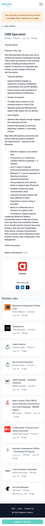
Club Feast (16, 490)
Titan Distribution (18, 330)
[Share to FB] (17, 287)
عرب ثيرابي (16, 455)
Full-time (16, 38)
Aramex (8, 38)
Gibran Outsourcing (19, 473)
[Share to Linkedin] (22, 287)
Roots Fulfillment (18, 312)
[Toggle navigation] (41, 4)
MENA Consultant (19, 386)
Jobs (20, 508)
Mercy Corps (17, 413)
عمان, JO (25, 38)
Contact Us (29, 508)
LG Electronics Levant (20, 434)
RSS (13, 508)
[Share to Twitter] (27, 287)
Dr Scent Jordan (18, 347)
